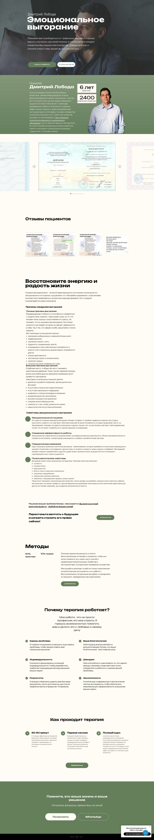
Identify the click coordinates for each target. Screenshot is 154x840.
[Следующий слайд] (120, 166)
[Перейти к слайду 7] (80, 193)
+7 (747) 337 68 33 (66, 64)
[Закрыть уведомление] (150, 827)
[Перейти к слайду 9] (83, 193)
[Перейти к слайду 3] (73, 193)
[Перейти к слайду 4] (75, 193)
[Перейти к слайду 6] (78, 193)
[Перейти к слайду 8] (81, 193)
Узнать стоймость (42, 64)
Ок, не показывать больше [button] (137, 834)
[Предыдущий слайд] (34, 166)
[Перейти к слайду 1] (70, 193)
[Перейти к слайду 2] (72, 193)
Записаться (105, 517)
